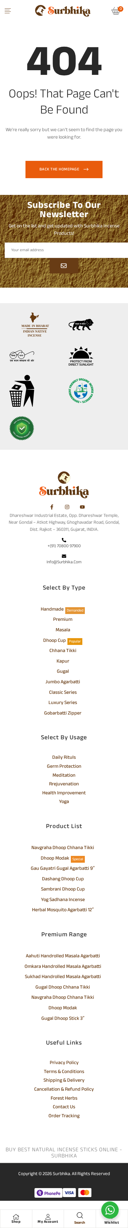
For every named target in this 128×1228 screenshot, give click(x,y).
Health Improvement (64, 794)
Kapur (63, 662)
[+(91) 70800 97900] (64, 540)
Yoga (64, 802)
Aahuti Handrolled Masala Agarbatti (63, 957)
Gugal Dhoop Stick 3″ (63, 1019)
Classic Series (63, 693)
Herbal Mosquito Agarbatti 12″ (63, 911)
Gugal (63, 672)
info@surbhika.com (64, 562)
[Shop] (16, 1217)
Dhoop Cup (54, 641)
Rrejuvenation (64, 785)
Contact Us (64, 1108)
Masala (63, 631)
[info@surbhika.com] (64, 557)
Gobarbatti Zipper (62, 714)
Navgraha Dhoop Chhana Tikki (62, 848)
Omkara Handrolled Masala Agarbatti (63, 967)
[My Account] (48, 1217)
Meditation (64, 776)
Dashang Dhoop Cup (63, 880)
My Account (48, 1222)
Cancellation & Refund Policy (64, 1090)
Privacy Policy (64, 1063)
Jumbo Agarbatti (62, 683)
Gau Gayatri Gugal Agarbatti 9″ (63, 869)
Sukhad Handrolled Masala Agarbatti (63, 977)
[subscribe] (64, 265)
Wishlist (111, 1223)
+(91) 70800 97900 (64, 546)
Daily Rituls (64, 758)
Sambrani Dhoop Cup (63, 890)
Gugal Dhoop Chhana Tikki (62, 988)
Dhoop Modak (55, 859)
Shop (16, 1222)
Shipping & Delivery (64, 1081)
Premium (62, 620)
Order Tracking (64, 1117)
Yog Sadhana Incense (63, 900)
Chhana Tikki (62, 651)
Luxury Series (62, 703)
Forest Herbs (64, 1099)
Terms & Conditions (64, 1072)
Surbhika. (62, 1174)
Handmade (52, 610)
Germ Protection (64, 767)
